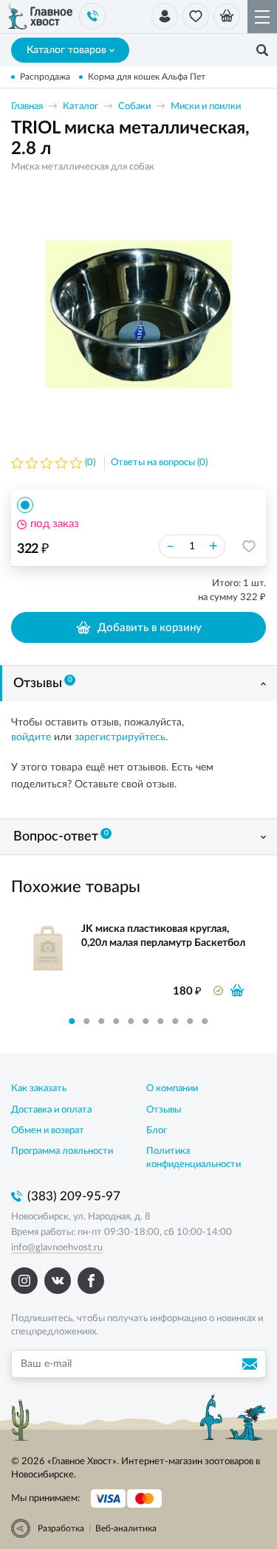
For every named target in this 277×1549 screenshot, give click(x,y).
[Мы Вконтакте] (57, 1280)
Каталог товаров (66, 50)
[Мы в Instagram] (24, 1280)
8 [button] (176, 1021)
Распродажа (45, 76)
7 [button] (161, 1021)
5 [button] (131, 1021)
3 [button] (102, 1021)
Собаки (134, 106)
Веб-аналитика (126, 1528)
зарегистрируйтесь (120, 737)
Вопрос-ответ (61, 836)
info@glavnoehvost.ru (57, 1248)
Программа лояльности (62, 1151)
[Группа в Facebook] (91, 1280)
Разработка (61, 1528)
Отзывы (42, 683)
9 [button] (190, 1021)
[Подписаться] (252, 1364)
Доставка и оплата (51, 1110)
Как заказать (38, 1088)
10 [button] (205, 1021)
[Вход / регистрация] (164, 16)
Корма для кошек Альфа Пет (146, 76)
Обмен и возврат (47, 1130)
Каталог (80, 106)
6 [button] (146, 1021)
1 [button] (72, 1021)
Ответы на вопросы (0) (159, 462)
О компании (172, 1088)
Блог (156, 1130)
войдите (31, 737)
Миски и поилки (206, 106)
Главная (27, 106)
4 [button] (117, 1021)
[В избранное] (249, 546)
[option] (138, 314)
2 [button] (87, 1021)
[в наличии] (237, 990)
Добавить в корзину (150, 627)
